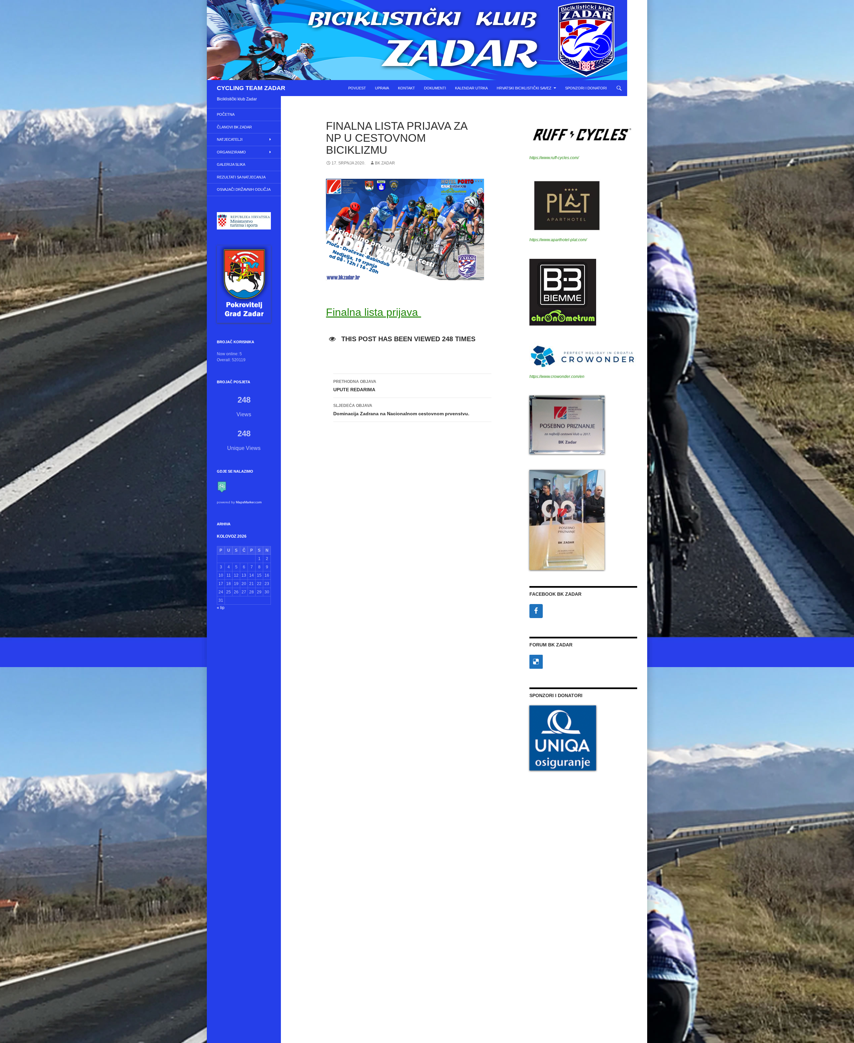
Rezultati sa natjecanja (241, 177)
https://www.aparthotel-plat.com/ (558, 239)
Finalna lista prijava (373, 312)
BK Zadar (385, 163)
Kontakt (406, 88)
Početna (226, 114)
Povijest (357, 88)
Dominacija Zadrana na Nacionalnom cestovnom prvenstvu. (401, 409)
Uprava (382, 88)
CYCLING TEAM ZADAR (251, 88)
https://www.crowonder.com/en (556, 376)
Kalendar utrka (471, 88)
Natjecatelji (230, 139)
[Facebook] (536, 611)
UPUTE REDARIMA (354, 385)
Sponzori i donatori (586, 88)
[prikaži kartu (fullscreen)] (222, 486)
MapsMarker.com (249, 502)
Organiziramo (231, 152)
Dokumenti (435, 88)
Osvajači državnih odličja (244, 189)
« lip (221, 607)
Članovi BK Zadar (234, 127)
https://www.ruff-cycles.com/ (554, 157)
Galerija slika (231, 164)
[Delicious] (536, 662)
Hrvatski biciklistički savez (524, 88)
